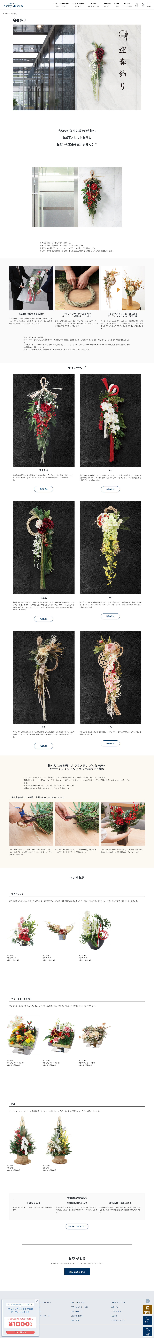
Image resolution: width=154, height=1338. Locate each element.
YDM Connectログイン (78, 1302)
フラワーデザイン (76, 1311)
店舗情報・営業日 (76, 1316)
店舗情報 (116, 5)
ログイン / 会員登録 (127, 5)
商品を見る (44, 489)
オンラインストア (148, 1322)
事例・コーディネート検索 (79, 1307)
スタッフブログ (116, 1311)
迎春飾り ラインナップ (77, 1226)
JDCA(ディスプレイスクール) (40, 1316)
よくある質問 (147, 1334)
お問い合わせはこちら (77, 1272)
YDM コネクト (78, 5)
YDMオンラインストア (118, 1302)
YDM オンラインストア (61, 5)
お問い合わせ (75, 1320)
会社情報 (114, 1316)
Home (5, 14)
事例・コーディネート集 (93, 5)
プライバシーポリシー (118, 1320)
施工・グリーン (116, 1307)
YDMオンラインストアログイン (41, 1302)
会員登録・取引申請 (147, 1312)
